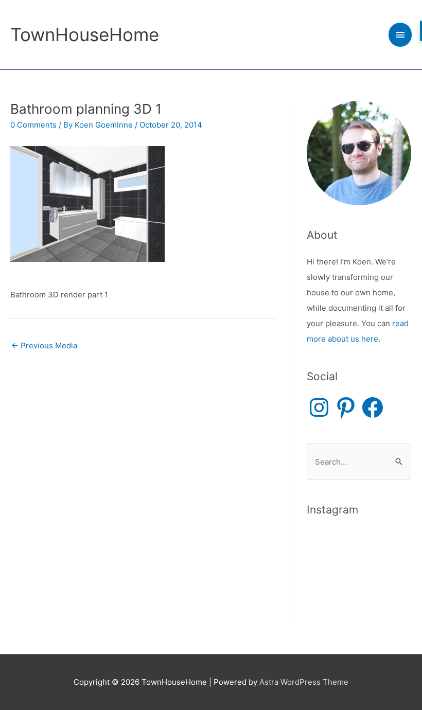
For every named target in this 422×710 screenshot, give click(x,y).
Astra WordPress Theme (303, 682)
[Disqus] (142, 485)
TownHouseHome (84, 34)
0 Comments (33, 125)
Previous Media (44, 345)
